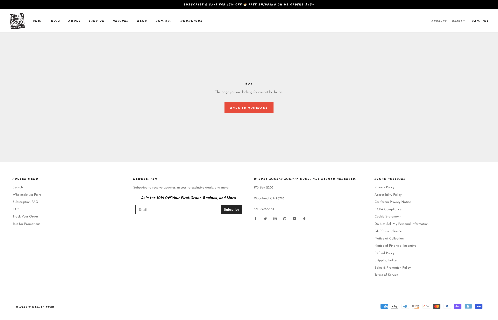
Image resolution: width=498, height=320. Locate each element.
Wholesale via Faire (27, 194)
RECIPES (121, 20)
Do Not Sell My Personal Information (401, 224)
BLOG (142, 20)
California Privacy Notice (392, 202)
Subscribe (231, 209)
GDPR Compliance (388, 231)
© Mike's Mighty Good (35, 307)
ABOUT (74, 20)
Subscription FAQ (25, 202)
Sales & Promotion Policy (392, 267)
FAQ (16, 209)
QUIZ (55, 20)
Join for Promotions (26, 224)
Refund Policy (384, 253)
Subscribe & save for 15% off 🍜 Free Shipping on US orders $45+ (249, 4)
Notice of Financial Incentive (395, 245)
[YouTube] (294, 218)
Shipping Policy (385, 260)
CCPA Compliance (388, 209)
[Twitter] (265, 218)
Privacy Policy (384, 187)
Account (439, 21)
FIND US (97, 20)
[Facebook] (255, 218)
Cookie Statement (387, 216)
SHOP (38, 20)
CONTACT (163, 20)
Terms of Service (386, 275)
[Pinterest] (284, 218)
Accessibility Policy (388, 194)
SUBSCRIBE (192, 20)
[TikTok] (304, 218)
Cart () (480, 20)
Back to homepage (249, 107)
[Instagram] (275, 218)
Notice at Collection (389, 238)
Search (458, 21)
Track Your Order (25, 216)
